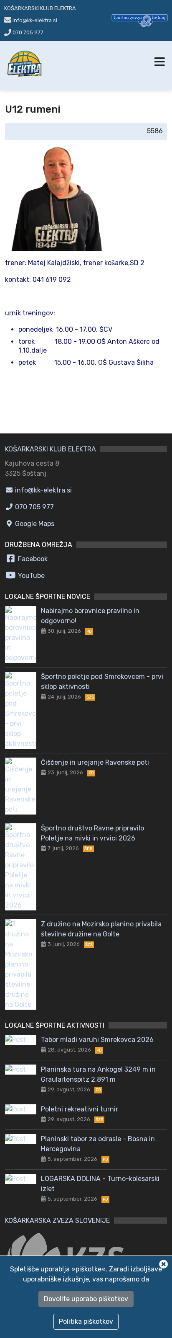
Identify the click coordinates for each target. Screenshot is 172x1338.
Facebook (32, 559)
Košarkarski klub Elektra (40, 8)
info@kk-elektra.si (42, 490)
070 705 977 (27, 32)
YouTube (30, 576)
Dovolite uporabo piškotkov (86, 1299)
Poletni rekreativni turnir (79, 1109)
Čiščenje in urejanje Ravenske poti (95, 762)
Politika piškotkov (86, 1321)
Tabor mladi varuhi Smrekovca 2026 (97, 1040)
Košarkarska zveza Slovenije (57, 1221)
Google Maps (33, 524)
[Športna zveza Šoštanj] (139, 20)
